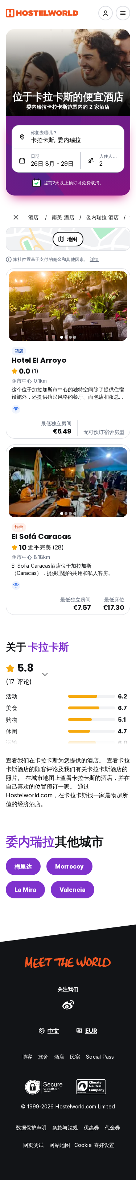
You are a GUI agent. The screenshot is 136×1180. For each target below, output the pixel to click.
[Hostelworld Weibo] (68, 1004)
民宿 (75, 1057)
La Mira (25, 889)
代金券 (112, 1127)
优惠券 (91, 1127)
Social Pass (100, 1057)
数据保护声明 (31, 1127)
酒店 (19, 351)
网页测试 (33, 1145)
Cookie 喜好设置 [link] (94, 1145)
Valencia (72, 889)
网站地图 (59, 1145)
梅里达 (23, 866)
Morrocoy (69, 866)
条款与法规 (65, 1127)
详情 (94, 259)
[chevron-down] (45, 674)
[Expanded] (16, 217)
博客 (27, 1057)
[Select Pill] (105, 13)
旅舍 (19, 527)
